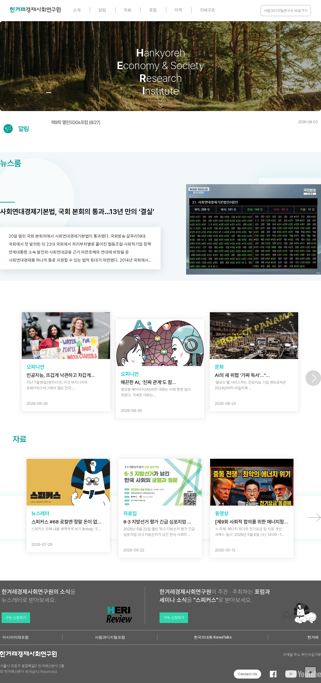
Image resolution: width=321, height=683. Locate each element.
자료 (127, 10)
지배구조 (207, 10)
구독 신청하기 (15, 617)
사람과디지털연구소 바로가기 (286, 10)
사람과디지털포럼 (110, 637)
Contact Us (247, 674)
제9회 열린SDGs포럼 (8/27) (184, 122)
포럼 (153, 10)
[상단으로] (310, 672)
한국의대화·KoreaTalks (213, 637)
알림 (102, 10)
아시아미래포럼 (15, 637)
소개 (77, 10)
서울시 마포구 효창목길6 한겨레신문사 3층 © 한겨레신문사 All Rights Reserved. (32, 669)
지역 (178, 10)
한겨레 (313, 637)
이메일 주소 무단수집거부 (302, 654)
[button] (35, 92)
